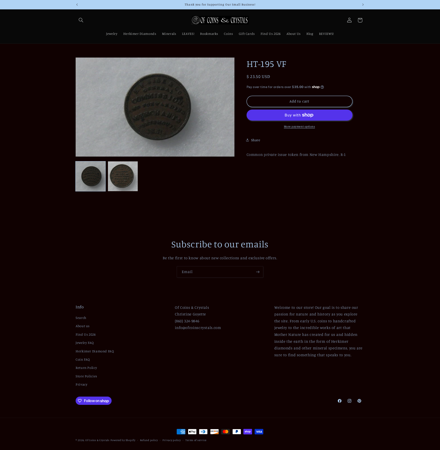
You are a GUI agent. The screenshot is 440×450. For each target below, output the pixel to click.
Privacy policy (171, 440)
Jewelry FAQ (85, 343)
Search (81, 318)
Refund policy (149, 440)
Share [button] (255, 140)
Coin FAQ (83, 359)
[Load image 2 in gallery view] (123, 176)
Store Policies (86, 376)
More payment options (299, 126)
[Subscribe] (258, 271)
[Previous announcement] (77, 4)
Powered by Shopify (122, 440)
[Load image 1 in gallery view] (90, 176)
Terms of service (195, 440)
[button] (81, 20)
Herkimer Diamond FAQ (95, 351)
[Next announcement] (363, 4)
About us (83, 326)
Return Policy (86, 368)
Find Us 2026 (86, 334)
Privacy (81, 384)
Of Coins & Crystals (97, 440)
